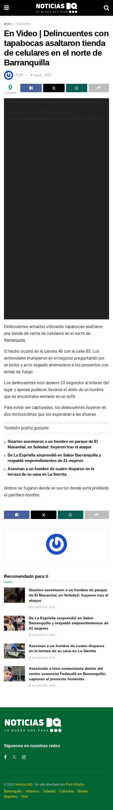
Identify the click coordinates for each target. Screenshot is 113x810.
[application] (56, 208)
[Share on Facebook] (31, 88)
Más (25, 796)
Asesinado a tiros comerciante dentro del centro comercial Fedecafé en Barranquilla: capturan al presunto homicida (67, 673)
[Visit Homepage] (56, 8)
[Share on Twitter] (54, 88)
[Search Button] (106, 8)
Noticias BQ (23, 784)
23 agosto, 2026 (43, 607)
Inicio (8, 24)
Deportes (11, 796)
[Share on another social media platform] (99, 88)
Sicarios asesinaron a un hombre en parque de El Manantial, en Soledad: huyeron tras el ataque (68, 595)
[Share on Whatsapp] (77, 88)
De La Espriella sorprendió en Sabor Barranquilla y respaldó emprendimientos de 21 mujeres (69, 623)
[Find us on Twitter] (14, 757)
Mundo (83, 791)
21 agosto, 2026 (43, 657)
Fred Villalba (75, 784)
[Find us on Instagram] (24, 757)
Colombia (66, 791)
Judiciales (23, 24)
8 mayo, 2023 (40, 75)
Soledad (49, 791)
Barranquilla (13, 791)
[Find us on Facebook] (5, 757)
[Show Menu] (6, 8)
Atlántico (32, 791)
